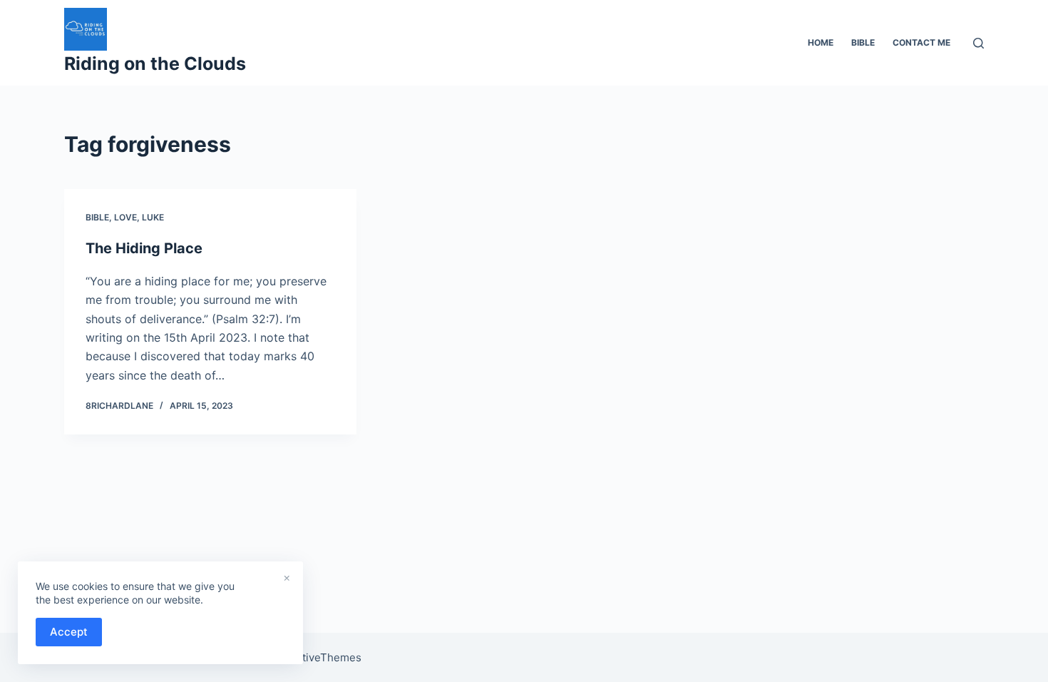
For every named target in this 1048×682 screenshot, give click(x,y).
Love (125, 217)
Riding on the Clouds (155, 63)
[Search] (978, 43)
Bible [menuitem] (863, 42)
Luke (153, 217)
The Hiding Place (144, 248)
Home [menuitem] (820, 42)
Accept (69, 631)
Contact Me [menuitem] (921, 42)
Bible (97, 217)
